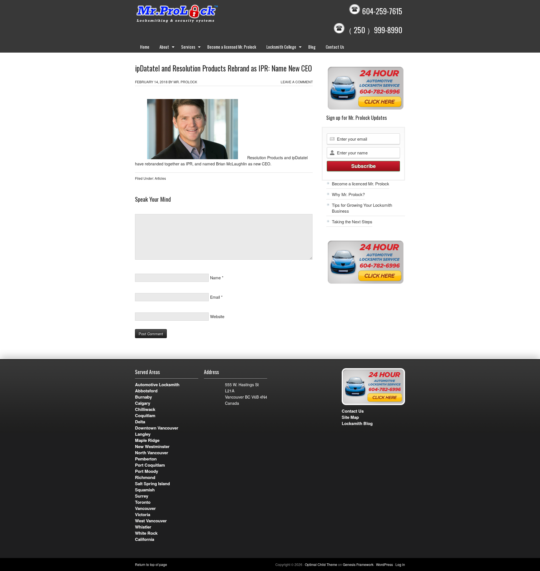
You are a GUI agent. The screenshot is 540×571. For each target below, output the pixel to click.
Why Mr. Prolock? (348, 194)
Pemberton (146, 459)
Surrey (141, 496)
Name (215, 277)
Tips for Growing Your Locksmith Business (362, 208)
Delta (140, 422)
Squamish (145, 490)
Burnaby (143, 397)
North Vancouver (151, 452)
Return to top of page (151, 564)
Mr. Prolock (188, 14)
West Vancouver (151, 521)
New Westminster (152, 446)
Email (215, 297)
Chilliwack (145, 409)
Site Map (350, 417)
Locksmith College (278, 48)
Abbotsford (146, 391)
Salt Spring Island (152, 483)
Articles (160, 178)
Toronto (142, 502)
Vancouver (145, 508)
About (161, 48)
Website (217, 316)
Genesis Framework (358, 564)
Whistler (143, 527)
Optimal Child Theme (321, 564)
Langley (142, 434)
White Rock (146, 533)
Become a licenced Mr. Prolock (360, 183)
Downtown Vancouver (156, 428)
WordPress (384, 564)
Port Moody (146, 471)
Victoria (142, 514)
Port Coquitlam (150, 465)
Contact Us (335, 47)
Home (144, 47)
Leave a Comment (297, 81)
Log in (400, 564)
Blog (312, 47)
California (144, 539)
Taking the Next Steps (352, 221)
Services (185, 48)
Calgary (142, 403)
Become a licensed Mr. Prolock (231, 47)
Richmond (145, 477)
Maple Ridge (147, 440)
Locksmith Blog (357, 423)
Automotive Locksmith (157, 384)
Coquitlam (145, 415)
